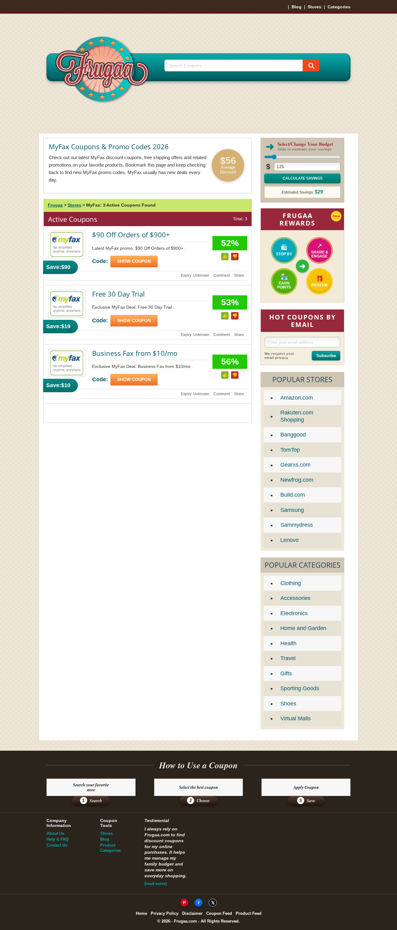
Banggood (293, 434)
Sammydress (296, 525)
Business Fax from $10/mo (134, 353)
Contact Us (57, 845)
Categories (339, 6)
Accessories (295, 598)
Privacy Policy (164, 913)
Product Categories (110, 848)
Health (288, 643)
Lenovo (289, 540)
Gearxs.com (295, 465)
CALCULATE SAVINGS (303, 178)
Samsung (292, 510)
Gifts (286, 673)
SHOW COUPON (134, 261)
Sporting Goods (299, 688)
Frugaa (55, 205)
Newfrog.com (296, 480)
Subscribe (326, 355)
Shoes (288, 703)
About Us (55, 833)
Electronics (294, 613)
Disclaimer (192, 913)
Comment (221, 275)
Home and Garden (303, 628)
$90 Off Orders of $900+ (131, 234)
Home (141, 913)
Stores (314, 6)
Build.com (292, 495)
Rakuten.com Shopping (296, 416)
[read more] (156, 883)
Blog (296, 6)
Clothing (290, 583)
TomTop (290, 450)
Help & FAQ (58, 839)
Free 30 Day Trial (118, 293)
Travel (288, 658)
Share (239, 275)
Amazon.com (296, 398)
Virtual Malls (295, 718)
